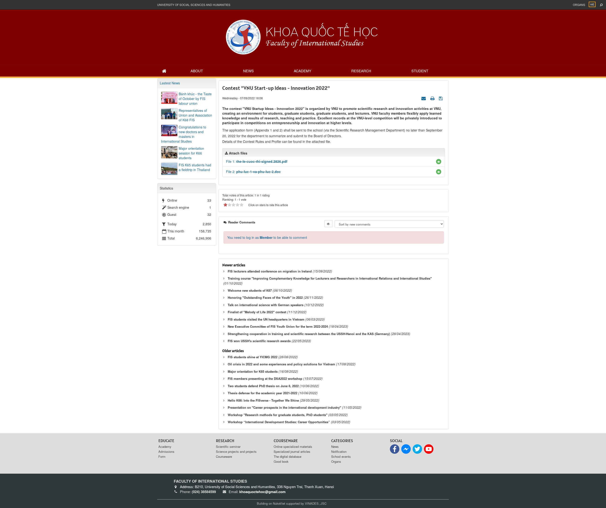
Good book (281, 461)
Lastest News (170, 83)
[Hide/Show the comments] (328, 223)
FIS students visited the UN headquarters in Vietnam (266, 319)
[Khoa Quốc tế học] (303, 36)
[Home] (164, 71)
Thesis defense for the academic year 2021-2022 (262, 393)
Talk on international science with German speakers (265, 305)
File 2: (253, 171)
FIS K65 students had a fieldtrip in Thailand (195, 167)
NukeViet (279, 503)
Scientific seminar (228, 446)
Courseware (224, 456)
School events (341, 456)
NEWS (248, 70)
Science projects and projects (236, 451)
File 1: (256, 161)
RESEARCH (361, 70)
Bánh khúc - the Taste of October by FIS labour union (195, 98)
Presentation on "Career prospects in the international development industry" (284, 407)
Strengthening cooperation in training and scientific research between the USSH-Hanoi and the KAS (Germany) (309, 333)
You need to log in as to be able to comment (267, 237)
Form (161, 456)
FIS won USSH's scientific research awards (259, 341)
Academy (164, 446)
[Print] (433, 97)
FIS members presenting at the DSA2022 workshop (265, 378)
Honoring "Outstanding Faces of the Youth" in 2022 (265, 297)
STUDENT (419, 70)
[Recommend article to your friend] (424, 97)
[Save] (441, 97)
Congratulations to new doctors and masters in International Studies (183, 134)
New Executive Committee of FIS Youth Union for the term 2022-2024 (278, 326)
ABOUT (197, 70)
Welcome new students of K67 (250, 290)
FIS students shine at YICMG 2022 (252, 357)
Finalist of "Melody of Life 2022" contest (257, 312)
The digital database (287, 456)
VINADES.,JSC (315, 503)
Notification (339, 451)
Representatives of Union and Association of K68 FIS (195, 115)
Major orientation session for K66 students (191, 153)
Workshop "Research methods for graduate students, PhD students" (277, 415)
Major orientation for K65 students (253, 371)
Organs (579, 5)
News (335, 446)
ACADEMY (302, 70)
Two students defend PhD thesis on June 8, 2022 (263, 386)
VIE (592, 4)
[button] (438, 161)
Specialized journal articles (292, 451)
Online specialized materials (293, 446)
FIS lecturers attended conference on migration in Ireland (270, 271)
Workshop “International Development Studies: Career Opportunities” (279, 422)
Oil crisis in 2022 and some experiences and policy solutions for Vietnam (281, 364)
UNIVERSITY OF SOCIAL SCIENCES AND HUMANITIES (193, 5)
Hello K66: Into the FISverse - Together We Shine (263, 400)
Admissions (166, 451)
